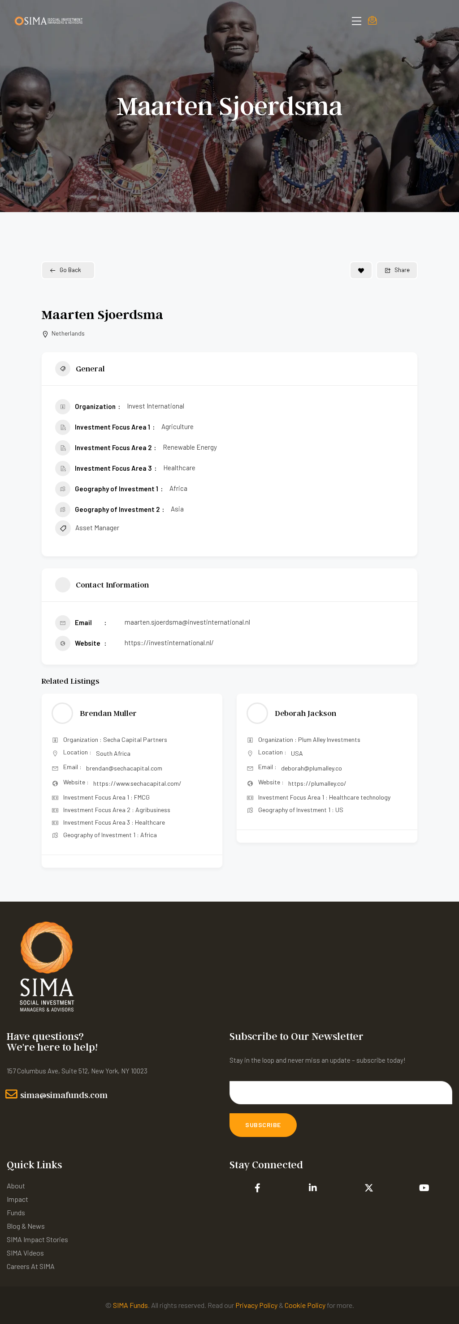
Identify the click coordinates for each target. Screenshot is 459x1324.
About (16, 1185)
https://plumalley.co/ (122, 783)
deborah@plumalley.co (116, 768)
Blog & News (26, 1226)
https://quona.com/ (315, 783)
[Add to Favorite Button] (361, 270)
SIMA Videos (25, 1252)
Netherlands (68, 333)
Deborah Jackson (110, 713)
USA (102, 753)
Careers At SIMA (31, 1266)
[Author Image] (62, 713)
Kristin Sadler (300, 713)
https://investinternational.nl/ (169, 643)
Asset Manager (97, 528)
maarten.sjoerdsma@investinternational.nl (187, 622)
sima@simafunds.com (64, 1095)
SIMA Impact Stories (37, 1239)
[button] (48, 784)
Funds (16, 1212)
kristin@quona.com (307, 768)
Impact (17, 1199)
